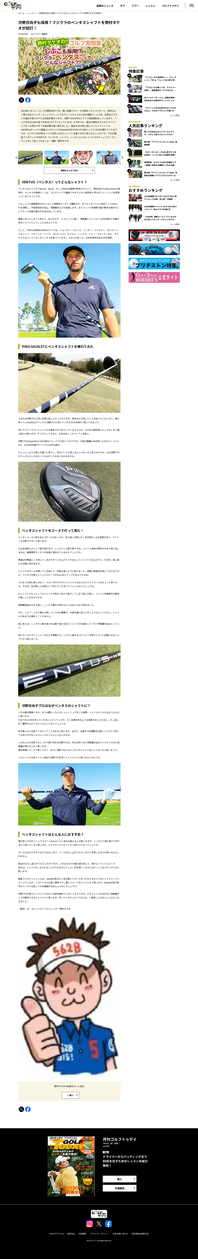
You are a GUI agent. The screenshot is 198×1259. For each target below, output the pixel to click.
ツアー (135, 5)
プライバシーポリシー (99, 1233)
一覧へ (70, 1095)
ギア (122, 5)
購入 (119, 1179)
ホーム (21, 13)
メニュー (191, 5)
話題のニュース (105, 5)
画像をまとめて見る (69, 170)
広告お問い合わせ (120, 1233)
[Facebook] (28, 100)
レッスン (150, 5)
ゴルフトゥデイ (170, 5)
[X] (21, 100)
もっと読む (175, 115)
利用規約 (82, 1233)
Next (122, 157)
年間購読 (119, 1188)
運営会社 (71, 1233)
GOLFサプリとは (56, 1233)
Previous (16, 157)
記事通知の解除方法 (140, 1233)
